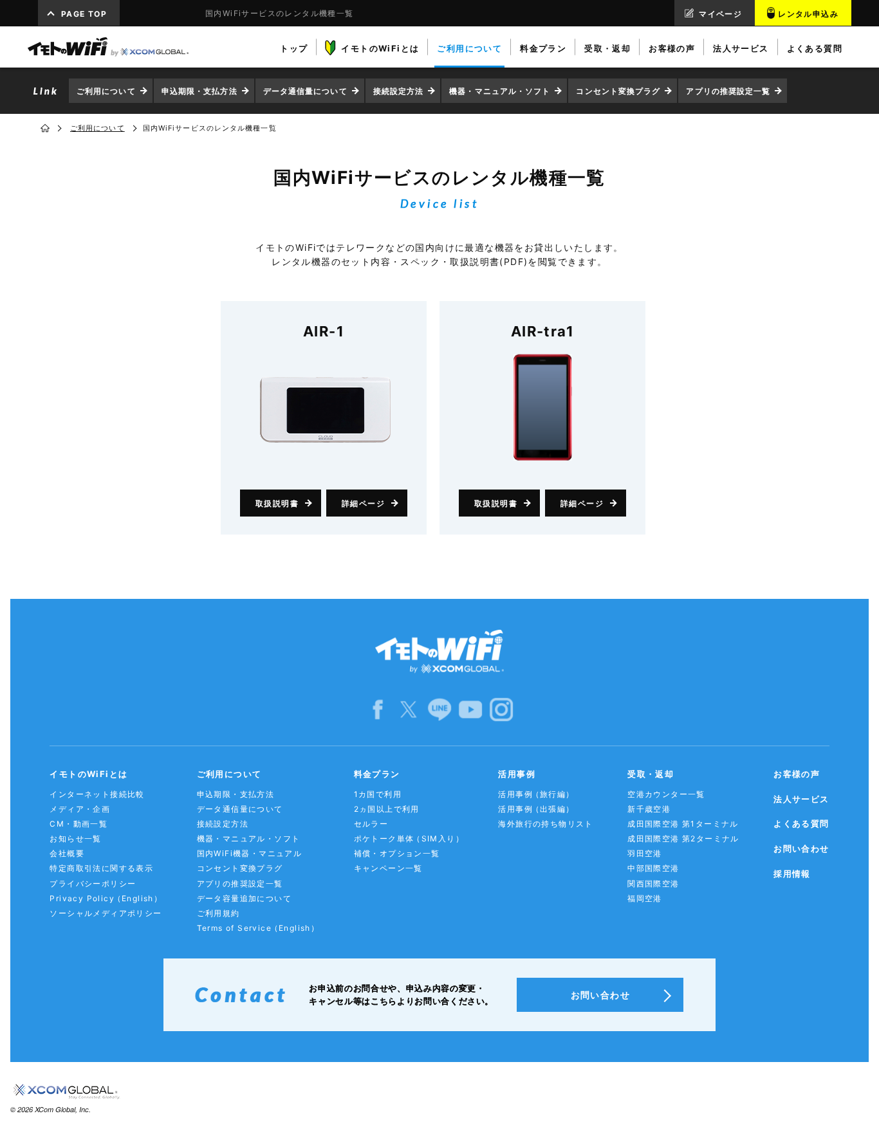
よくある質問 (801, 823)
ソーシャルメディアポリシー (106, 913)
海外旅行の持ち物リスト (545, 824)
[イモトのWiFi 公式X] (408, 708)
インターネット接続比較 (97, 794)
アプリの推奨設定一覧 (728, 91)
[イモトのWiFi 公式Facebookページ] (378, 708)
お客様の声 (796, 774)
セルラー (371, 824)
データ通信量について (305, 91)
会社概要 (67, 853)
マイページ (720, 14)
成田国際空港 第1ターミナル (683, 824)
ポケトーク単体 (409, 838)
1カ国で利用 (378, 794)
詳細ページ (363, 503)
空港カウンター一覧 (666, 794)
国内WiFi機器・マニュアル (249, 853)
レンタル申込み (808, 14)
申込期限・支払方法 (199, 91)
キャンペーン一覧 (388, 868)
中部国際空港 (653, 868)
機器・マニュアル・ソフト (499, 91)
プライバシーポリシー (93, 883)
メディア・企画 (80, 809)
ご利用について (106, 91)
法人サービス (801, 799)
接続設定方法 (398, 91)
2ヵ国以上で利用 (387, 809)
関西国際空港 (653, 883)
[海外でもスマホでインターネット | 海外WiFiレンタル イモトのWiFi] (108, 47)
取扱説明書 (277, 503)
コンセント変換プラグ (618, 91)
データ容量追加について (244, 898)
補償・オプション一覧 (397, 853)
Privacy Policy (106, 898)
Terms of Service (258, 928)
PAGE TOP (84, 14)
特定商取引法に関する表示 (101, 868)
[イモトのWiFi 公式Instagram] (501, 708)
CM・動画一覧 (78, 824)
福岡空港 (644, 898)
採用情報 (792, 873)
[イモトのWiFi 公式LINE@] (439, 708)
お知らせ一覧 (75, 838)
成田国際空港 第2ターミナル (683, 838)
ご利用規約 (218, 913)
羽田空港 (644, 853)
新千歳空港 (649, 809)
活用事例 (516, 774)
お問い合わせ (801, 848)
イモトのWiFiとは (88, 774)
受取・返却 (650, 774)
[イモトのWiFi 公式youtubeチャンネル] (470, 708)
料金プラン (377, 774)
